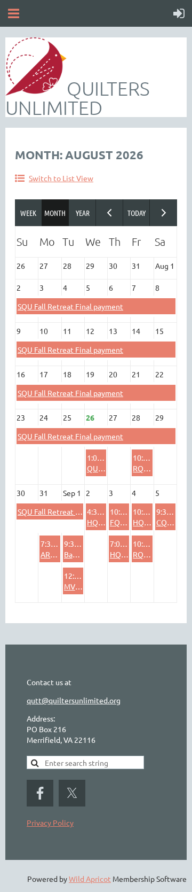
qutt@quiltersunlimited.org (74, 700)
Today (136, 212)
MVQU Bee (82, 586)
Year (82, 212)
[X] (72, 793)
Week (28, 212)
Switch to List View (61, 178)
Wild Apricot (90, 878)
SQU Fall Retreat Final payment (70, 306)
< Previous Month (109, 212)
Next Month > (163, 212)
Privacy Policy (50, 822)
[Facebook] (40, 793)
